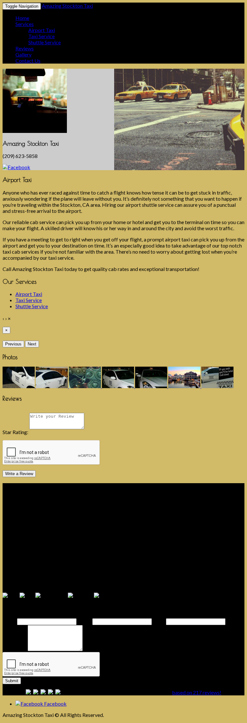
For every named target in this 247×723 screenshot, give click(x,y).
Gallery (23, 54)
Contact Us (28, 60)
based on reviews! (196, 692)
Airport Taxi (41, 30)
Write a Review (19, 473)
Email (159, 621)
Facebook (55, 704)
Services (24, 24)
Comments (15, 649)
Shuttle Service (44, 42)
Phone (84, 621)
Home (22, 18)
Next (32, 344)
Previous (13, 344)
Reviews (24, 48)
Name (9, 621)
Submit (11, 680)
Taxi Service (41, 36)
